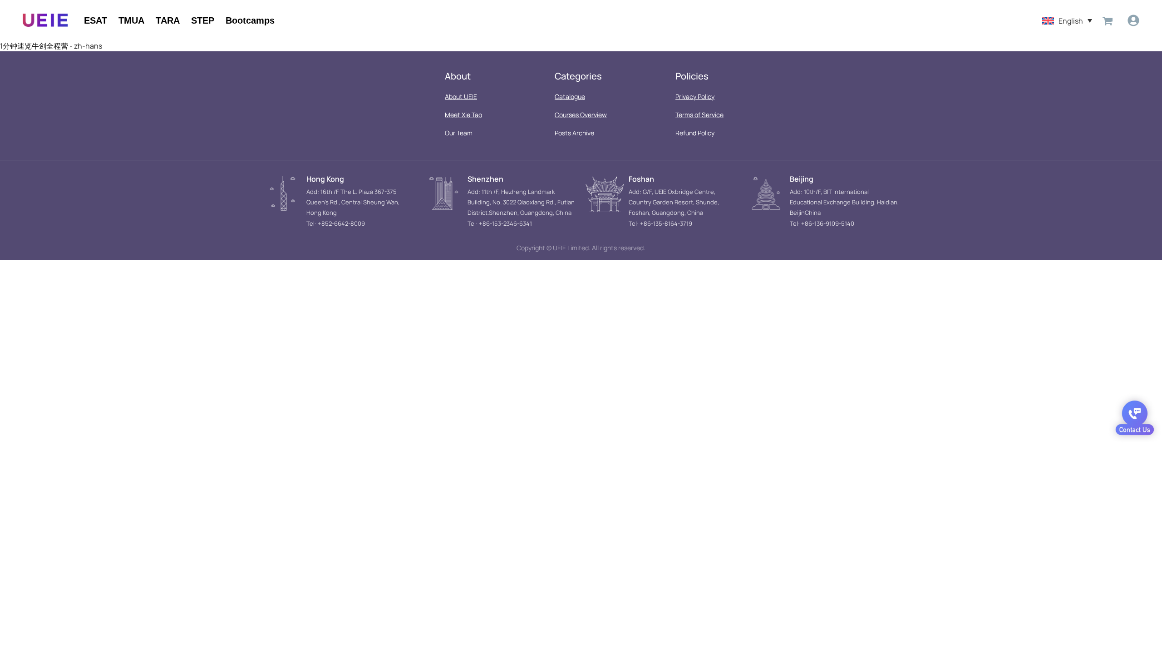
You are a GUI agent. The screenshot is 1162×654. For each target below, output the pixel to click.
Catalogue (570, 96)
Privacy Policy (694, 96)
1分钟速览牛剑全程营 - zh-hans (51, 46)
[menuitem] (1067, 20)
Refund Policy (694, 133)
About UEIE (461, 96)
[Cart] (1107, 20)
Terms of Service (699, 114)
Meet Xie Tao (463, 114)
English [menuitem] (1071, 20)
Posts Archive (574, 133)
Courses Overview (581, 114)
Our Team (459, 133)
